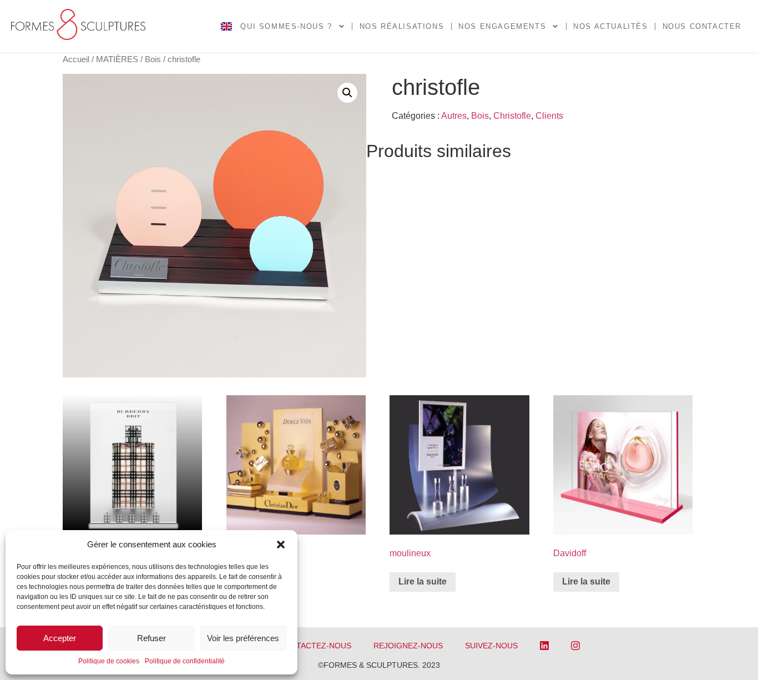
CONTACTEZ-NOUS (315, 645)
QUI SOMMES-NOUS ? (286, 26)
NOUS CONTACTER (702, 26)
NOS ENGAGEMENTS (502, 26)
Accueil (76, 59)
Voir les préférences (243, 638)
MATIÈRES (117, 59)
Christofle (512, 115)
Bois (153, 59)
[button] (280, 544)
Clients (549, 115)
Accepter (59, 638)
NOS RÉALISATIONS (402, 26)
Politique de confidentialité (185, 661)
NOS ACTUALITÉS (610, 26)
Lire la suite (422, 581)
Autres (454, 115)
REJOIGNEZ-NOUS (408, 645)
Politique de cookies (108, 661)
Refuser (151, 638)
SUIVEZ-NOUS (491, 645)
